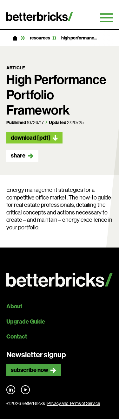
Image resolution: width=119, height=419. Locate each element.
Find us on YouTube (25, 389)
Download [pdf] (30, 137)
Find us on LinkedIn (10, 389)
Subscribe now (29, 370)
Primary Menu (106, 17)
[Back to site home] (59, 280)
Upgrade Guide (25, 321)
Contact (16, 336)
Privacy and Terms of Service (73, 403)
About (14, 306)
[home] (15, 38)
